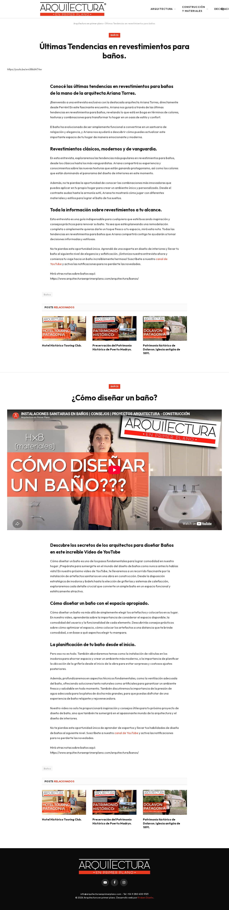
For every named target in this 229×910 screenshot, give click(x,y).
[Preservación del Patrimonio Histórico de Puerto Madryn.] (114, 328)
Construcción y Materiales (193, 9)
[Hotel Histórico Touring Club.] (64, 328)
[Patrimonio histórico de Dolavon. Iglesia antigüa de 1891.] (165, 328)
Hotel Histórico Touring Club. (62, 345)
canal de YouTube (126, 733)
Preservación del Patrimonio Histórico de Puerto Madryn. (112, 347)
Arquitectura (162, 9)
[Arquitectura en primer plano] (73, 9)
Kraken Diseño (145, 897)
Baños (115, 35)
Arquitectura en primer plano (88, 23)
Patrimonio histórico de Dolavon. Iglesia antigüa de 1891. (161, 349)
